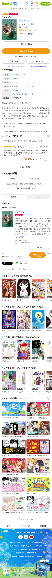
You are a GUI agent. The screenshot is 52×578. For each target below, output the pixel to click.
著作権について (31, 553)
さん (21, 146)
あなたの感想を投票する (25, 188)
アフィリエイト (14, 549)
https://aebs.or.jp (17, 575)
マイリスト (39, 61)
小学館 (14, 78)
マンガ (14, 82)
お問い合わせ (38, 542)
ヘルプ (24, 542)
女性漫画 (30, 24)
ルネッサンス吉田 (25, 20)
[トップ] (7, 3)
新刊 (8, 526)
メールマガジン (38, 546)
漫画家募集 (13, 556)
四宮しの (20, 392)
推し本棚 (15, 61)
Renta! (4, 269)
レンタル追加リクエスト (14, 66)
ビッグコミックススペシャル (22, 94)
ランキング (26, 526)
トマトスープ (36, 392)
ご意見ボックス (26, 546)
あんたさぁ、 (20, 212)
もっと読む (19, 236)
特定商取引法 (20, 553)
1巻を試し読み (26, 44)
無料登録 (47, 4)
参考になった (32, 159)
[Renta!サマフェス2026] (14, 3)
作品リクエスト (14, 546)
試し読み (40, 247)
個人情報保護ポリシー (36, 549)
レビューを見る (25, 167)
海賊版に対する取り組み (26, 556)
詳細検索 (43, 526)
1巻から (5, 207)
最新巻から (14, 207)
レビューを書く (27, 34)
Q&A (30, 542)
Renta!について (15, 542)
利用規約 (24, 549)
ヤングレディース (26, 86)
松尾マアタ (6, 392)
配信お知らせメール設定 (38, 66)
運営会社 (39, 556)
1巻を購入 (26, 51)
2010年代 (15, 90)
